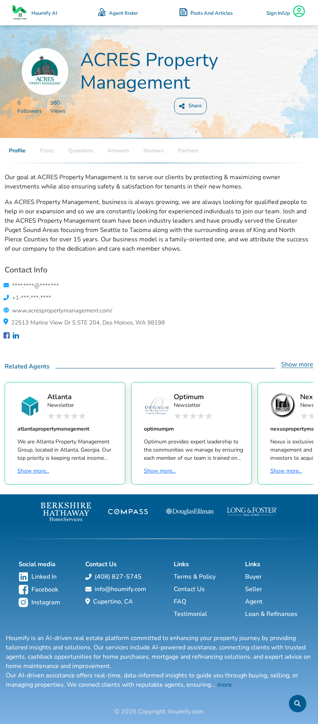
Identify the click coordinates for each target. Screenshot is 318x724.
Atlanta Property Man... (61, 396)
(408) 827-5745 (118, 576)
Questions (80, 150)
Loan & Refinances (271, 614)
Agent (254, 601)
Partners (188, 150)
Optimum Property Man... (189, 396)
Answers (118, 150)
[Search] (297, 703)
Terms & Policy (195, 576)
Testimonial (190, 614)
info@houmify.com (120, 589)
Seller (253, 589)
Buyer (253, 576)
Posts (47, 150)
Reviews (153, 150)
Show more (297, 364)
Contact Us (189, 589)
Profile (17, 150)
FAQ (180, 601)
